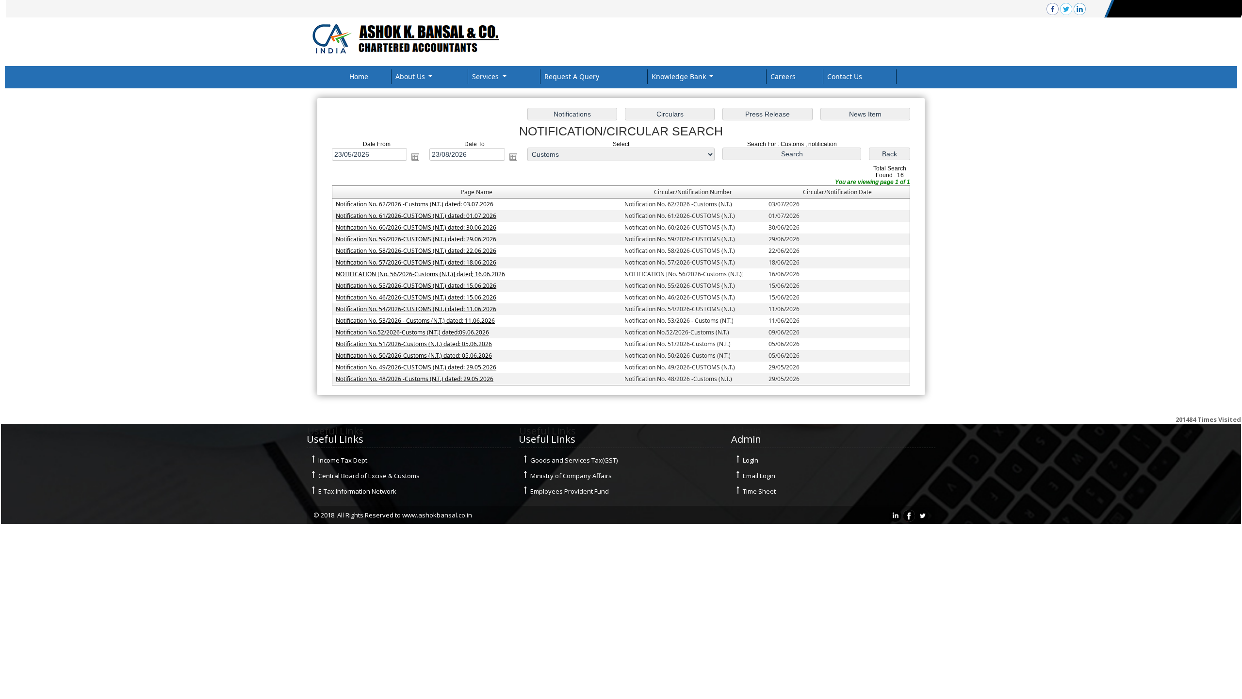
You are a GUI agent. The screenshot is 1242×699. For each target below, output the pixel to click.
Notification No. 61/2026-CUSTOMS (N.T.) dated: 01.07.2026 (416, 216)
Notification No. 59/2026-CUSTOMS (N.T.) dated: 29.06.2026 (416, 239)
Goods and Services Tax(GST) (574, 460)
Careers (783, 76)
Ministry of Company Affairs (571, 475)
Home (358, 76)
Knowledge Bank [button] (680, 76)
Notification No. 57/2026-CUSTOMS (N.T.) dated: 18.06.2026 (416, 262)
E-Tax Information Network (357, 491)
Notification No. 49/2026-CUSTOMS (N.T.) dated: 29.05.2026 (416, 367)
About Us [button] (411, 76)
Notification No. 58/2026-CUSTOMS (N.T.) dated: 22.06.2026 (416, 251)
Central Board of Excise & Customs (369, 475)
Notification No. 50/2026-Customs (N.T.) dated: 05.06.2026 (414, 355)
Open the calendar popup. (415, 156)
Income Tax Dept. (343, 460)
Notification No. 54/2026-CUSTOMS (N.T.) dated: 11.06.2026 (416, 309)
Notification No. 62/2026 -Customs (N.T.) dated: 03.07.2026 (414, 204)
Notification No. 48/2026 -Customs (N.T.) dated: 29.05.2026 (414, 379)
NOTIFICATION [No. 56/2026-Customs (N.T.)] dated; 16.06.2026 (420, 274)
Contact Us (844, 76)
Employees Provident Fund (569, 491)
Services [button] (486, 76)
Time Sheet (759, 491)
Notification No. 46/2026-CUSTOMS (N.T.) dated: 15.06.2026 (416, 297)
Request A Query (571, 76)
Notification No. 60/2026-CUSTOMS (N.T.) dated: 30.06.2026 (416, 227)
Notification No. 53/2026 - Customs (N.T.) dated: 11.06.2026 (415, 320)
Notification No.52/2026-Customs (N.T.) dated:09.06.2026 (412, 332)
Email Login (759, 475)
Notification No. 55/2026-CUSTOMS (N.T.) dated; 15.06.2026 (416, 286)
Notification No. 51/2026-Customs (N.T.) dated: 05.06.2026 (414, 344)
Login (750, 460)
